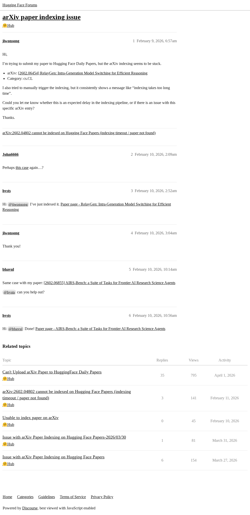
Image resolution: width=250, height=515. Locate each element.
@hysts (9, 292)
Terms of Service (73, 497)
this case (22, 167)
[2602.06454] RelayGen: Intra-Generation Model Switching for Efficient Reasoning (82, 73)
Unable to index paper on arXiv (30, 417)
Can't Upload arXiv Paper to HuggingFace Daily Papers (52, 372)
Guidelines (46, 497)
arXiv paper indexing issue (41, 17)
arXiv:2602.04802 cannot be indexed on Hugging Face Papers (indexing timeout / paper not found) (79, 133)
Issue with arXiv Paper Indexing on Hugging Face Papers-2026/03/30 (64, 437)
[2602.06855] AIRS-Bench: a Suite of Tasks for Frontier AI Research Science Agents (109, 283)
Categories (25, 497)
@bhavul (15, 329)
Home (7, 497)
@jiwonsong (18, 204)
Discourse (30, 508)
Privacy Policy (102, 497)
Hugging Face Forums (19, 5)
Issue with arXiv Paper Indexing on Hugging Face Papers (53, 456)
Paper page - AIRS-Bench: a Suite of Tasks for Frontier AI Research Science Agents (100, 329)
